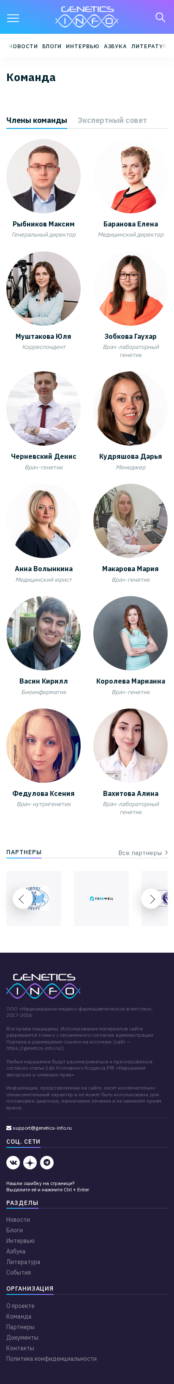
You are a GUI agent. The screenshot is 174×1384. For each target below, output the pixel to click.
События (18, 1272)
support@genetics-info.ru (41, 1128)
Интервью (82, 46)
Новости (23, 46)
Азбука (116, 46)
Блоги (52, 46)
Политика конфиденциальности (51, 1358)
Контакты (20, 1348)
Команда (19, 1316)
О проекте (20, 1306)
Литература (150, 46)
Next (151, 898)
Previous (23, 898)
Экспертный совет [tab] (112, 120)
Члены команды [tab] (36, 120)
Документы (22, 1337)
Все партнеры (141, 853)
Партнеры (20, 1327)
